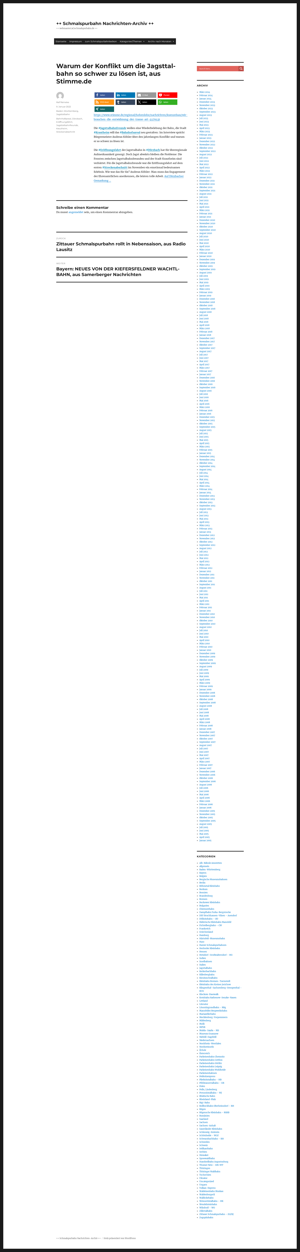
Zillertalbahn (205, 1211)
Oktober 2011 (205, 581)
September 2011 (207, 584)
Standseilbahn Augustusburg (213, 1161)
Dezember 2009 (207, 653)
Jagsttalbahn (63, 114)
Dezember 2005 (207, 811)
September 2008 (207, 702)
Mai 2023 (203, 125)
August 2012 (205, 548)
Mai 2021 (203, 203)
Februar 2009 (206, 686)
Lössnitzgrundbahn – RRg (212, 1007)
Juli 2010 (203, 630)
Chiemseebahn (206, 909)
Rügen (202, 1109)
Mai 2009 (204, 676)
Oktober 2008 (206, 699)
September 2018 (207, 308)
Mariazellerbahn (207, 1014)
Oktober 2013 (205, 502)
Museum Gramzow (208, 1033)
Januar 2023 (205, 138)
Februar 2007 (206, 765)
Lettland (203, 1001)
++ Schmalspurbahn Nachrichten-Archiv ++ (105, 23)
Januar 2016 (205, 413)
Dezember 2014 (207, 456)
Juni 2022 (204, 161)
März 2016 (204, 407)
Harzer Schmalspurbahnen (212, 945)
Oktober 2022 (206, 148)
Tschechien (205, 1175)
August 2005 (205, 824)
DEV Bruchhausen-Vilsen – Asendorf (218, 915)
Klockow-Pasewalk (208, 994)
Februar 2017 (205, 371)
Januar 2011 (205, 610)
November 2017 (207, 341)
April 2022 (204, 167)
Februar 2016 (205, 410)
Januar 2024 (205, 98)
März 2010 (204, 643)
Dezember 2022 (207, 141)
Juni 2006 (204, 791)
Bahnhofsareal (131, 132)
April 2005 (204, 837)
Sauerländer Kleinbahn (210, 1129)
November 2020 (207, 223)
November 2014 (207, 459)
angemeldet (76, 212)
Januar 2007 (205, 768)
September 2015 (207, 427)
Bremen (203, 899)
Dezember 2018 (207, 299)
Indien (202, 958)
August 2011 (205, 587)
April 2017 (204, 364)
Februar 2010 (205, 647)
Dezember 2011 (206, 574)
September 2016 (207, 387)
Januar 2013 (205, 532)
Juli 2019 (203, 276)
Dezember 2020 (207, 220)
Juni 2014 (204, 476)
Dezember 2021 (207, 180)
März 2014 (204, 486)
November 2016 (207, 381)
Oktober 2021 (205, 187)
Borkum (203, 889)
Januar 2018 (205, 335)
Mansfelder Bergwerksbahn (213, 1010)
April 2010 (204, 640)
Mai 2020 (204, 243)
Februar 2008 (206, 725)
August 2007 (205, 745)
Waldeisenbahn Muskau (211, 1191)
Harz (201, 941)
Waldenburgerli (207, 1194)
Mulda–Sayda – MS (209, 1030)
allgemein (204, 866)
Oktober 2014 (205, 463)
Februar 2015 (205, 450)
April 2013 (204, 522)
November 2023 (207, 105)
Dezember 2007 (207, 732)
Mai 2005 (204, 834)
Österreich (204, 1053)
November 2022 (207, 144)
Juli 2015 (203, 433)
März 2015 (204, 446)
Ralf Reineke (62, 102)
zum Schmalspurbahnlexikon (101, 41)
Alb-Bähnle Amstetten (210, 863)
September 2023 (207, 112)
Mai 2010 (203, 637)
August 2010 (205, 627)
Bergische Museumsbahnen (213, 879)
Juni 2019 (204, 279)
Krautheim (102, 132)
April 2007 (204, 758)
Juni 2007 (204, 752)
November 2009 (207, 656)
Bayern (202, 873)
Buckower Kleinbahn (209, 902)
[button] (104, 95)
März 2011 (204, 604)
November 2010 (207, 617)
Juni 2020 (204, 240)
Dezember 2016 (207, 377)
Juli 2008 (203, 709)
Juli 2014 (203, 473)
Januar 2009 (205, 689)
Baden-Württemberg (67, 111)
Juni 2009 (204, 673)
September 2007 (207, 742)
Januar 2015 (205, 453)
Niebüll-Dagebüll (207, 1037)
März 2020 (204, 249)
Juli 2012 (203, 551)
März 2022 (204, 171)
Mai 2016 (203, 400)
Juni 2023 (204, 121)
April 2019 (204, 285)
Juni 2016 (204, 397)
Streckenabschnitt (116, 167)
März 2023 (204, 131)
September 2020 (207, 230)
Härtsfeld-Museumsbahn (212, 938)
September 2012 (207, 545)
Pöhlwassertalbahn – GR (211, 1083)
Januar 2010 (205, 650)
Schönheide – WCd (208, 1135)
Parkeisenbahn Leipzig (210, 1066)
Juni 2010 (204, 633)
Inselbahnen (205, 961)
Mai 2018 (203, 322)
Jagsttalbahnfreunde (113, 128)
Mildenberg (205, 1020)
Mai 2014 (203, 479)
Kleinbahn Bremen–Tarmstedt (214, 981)
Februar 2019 (205, 292)
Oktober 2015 (205, 423)
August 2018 (205, 312)
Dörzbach (154, 149)
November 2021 (207, 184)
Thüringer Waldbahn (209, 1171)
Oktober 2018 (205, 305)
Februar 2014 (205, 489)
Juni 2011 (203, 594)
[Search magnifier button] (241, 68)
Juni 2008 (204, 712)
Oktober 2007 (206, 738)
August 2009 (205, 666)
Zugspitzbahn (206, 1217)
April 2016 (204, 404)
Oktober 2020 (206, 226)
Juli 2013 (203, 512)
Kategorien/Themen (131, 41)
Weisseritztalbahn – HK (211, 1201)
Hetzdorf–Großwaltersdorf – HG (215, 955)
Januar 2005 (205, 840)
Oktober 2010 (205, 620)
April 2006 (204, 798)
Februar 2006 (206, 804)
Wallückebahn (206, 1198)
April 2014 (204, 482)
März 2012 (204, 564)
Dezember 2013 (207, 496)
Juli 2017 (203, 354)
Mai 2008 (204, 715)
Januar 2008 (205, 729)
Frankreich (204, 928)
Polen (202, 1086)
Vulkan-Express (207, 1188)
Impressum (75, 41)
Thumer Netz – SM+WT (211, 1165)
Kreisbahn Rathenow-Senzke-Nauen (217, 997)
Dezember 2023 (207, 102)
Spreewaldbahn (207, 1158)
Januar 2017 (205, 374)
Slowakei (203, 1155)
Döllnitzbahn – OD (208, 919)
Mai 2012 (203, 558)
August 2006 (205, 784)
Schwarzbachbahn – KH (211, 1138)
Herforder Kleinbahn (209, 948)
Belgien (203, 876)
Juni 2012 (204, 555)
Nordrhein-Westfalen (210, 1043)
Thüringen (204, 1168)
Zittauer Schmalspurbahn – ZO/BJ (216, 1214)
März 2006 (204, 801)
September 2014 (207, 466)
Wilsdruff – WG (207, 1207)
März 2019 (204, 289)
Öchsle (202, 1050)
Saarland (203, 1119)
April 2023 (204, 128)
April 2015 (204, 443)
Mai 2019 (203, 282)
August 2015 (205, 430)
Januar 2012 (205, 571)
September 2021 (207, 190)
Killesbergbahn (207, 974)
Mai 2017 (203, 361)
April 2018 (204, 325)
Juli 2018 (203, 315)
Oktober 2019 (206, 266)
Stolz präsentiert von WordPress (120, 1238)
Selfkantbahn (206, 1148)
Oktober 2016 (206, 384)
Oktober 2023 (206, 108)
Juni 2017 (204, 358)
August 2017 (205, 351)
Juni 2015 (204, 436)
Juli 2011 (203, 591)
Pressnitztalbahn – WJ (210, 1092)
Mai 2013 (203, 519)
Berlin (202, 882)
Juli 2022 (203, 157)
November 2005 (207, 814)
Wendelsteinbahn (208, 1204)
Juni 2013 (203, 515)
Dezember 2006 (207, 771)
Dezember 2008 (207, 692)
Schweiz (203, 1145)
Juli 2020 (203, 236)
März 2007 (204, 761)
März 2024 (204, 92)
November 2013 (207, 499)
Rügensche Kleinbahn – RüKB (214, 1112)
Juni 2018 (204, 318)
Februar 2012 (205, 568)
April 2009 (204, 679)
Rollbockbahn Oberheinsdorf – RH (216, 1106)
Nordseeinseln (206, 1047)
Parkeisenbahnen (208, 1073)
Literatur (203, 1004)
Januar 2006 (205, 807)
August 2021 (205, 194)
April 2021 (204, 207)
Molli (202, 1024)
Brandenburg (206, 896)
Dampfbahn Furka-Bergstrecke (215, 912)
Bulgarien (204, 905)
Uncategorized (206, 1181)
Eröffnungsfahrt (110, 149)
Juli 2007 (203, 748)
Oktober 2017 (205, 345)
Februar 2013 (205, 528)
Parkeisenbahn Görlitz (210, 1063)
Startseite (61, 41)
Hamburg (204, 935)
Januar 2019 (205, 295)
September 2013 (207, 505)
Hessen (203, 951)
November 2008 (207, 696)
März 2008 (204, 722)
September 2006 (207, 781)
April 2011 (204, 601)
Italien (202, 964)
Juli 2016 (203, 394)
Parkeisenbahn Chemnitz (212, 1056)
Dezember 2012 (207, 535)
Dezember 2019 (207, 259)
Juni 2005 (204, 830)
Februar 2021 (205, 213)
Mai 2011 (203, 597)
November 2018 (207, 302)
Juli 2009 (203, 670)
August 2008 (205, 706)
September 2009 (207, 663)
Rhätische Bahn (207, 1096)
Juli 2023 (203, 118)
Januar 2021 (205, 217)
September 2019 (207, 269)
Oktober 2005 (206, 817)
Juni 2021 (204, 200)
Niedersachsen (206, 1040)
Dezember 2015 (207, 417)
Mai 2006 (204, 794)
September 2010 (207, 624)
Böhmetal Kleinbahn (209, 886)
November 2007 (207, 735)
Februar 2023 (205, 134)
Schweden (204, 1142)
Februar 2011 (205, 607)
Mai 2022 (204, 164)
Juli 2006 (203, 788)
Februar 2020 (206, 253)
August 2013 (205, 509)
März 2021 (204, 210)
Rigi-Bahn (204, 1102)
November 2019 (207, 262)
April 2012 (204, 561)
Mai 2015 (203, 440)
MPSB (202, 1027)
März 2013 (204, 525)
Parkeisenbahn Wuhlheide (212, 1069)
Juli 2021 (203, 197)
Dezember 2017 (207, 338)
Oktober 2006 (206, 778)
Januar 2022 (205, 177)
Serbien (203, 1152)
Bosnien (203, 892)
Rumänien (204, 1115)
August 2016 (205, 391)
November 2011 (207, 578)
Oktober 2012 (205, 542)
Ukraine (203, 1178)
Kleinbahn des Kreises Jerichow (215, 984)
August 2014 (205, 469)
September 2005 (207, 821)
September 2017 (207, 348)
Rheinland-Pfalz (207, 1099)
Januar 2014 (205, 492)
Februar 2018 (205, 331)
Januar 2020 (205, 256)
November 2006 (207, 775)
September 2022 (207, 151)
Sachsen (203, 1122)
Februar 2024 (206, 95)
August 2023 (205, 115)
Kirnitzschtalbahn (208, 978)
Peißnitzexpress (207, 1076)
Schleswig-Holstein (209, 1132)
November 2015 (207, 420)
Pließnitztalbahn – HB (210, 1079)
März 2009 (204, 683)
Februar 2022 (206, 174)
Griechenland (206, 932)
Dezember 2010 (207, 614)
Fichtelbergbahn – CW (210, 925)
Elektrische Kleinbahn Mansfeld (215, 922)
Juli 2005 (203, 827)
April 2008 (204, 719)
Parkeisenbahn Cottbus (210, 1060)
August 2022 (205, 154)
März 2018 (204, 328)
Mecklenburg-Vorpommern (213, 1017)
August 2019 (205, 272)
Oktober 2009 (206, 660)
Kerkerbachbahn (207, 971)
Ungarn (203, 1184)
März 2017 (204, 368)
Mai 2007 (204, 755)
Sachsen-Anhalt (207, 1125)
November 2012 (207, 538)
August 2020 (205, 233)
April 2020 (204, 246)
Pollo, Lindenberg (208, 1089)
